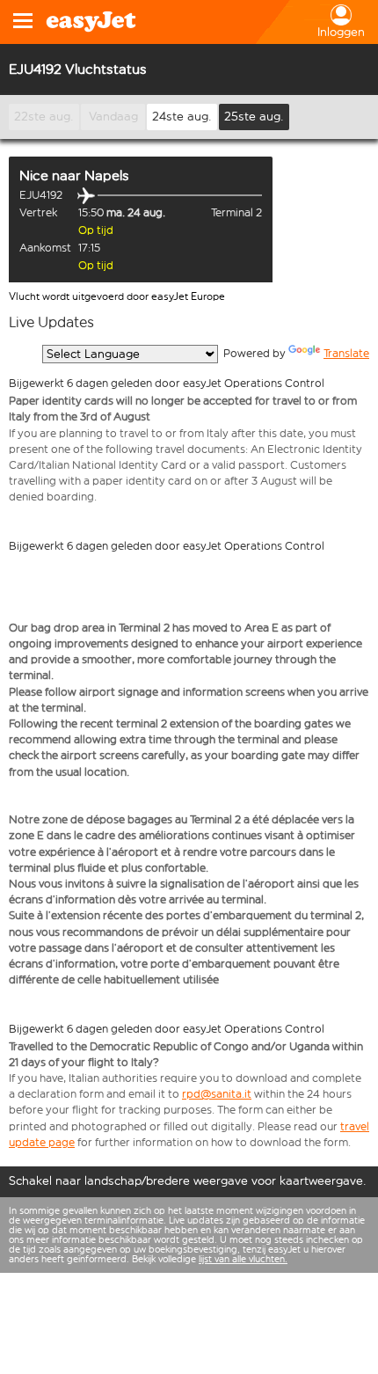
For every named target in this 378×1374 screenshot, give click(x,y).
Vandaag (113, 116)
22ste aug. (44, 116)
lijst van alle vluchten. (243, 1259)
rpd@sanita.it (216, 1093)
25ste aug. (254, 116)
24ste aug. (182, 116)
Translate (346, 353)
